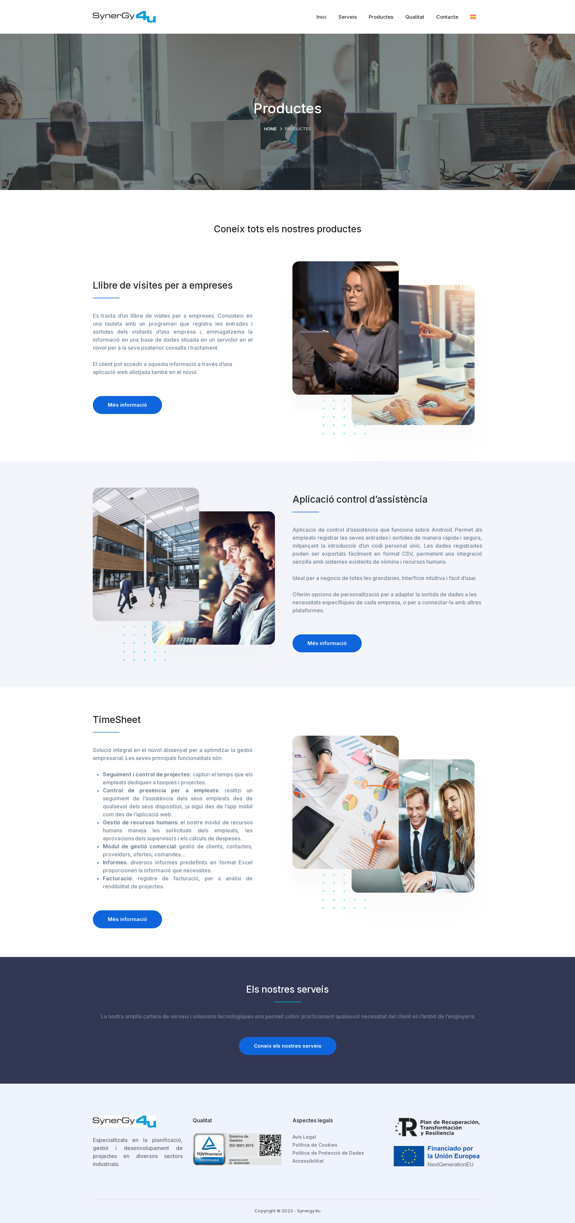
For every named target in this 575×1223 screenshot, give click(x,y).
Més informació (127, 405)
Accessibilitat (308, 1161)
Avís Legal (304, 1137)
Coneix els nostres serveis (287, 1046)
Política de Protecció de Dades (328, 1153)
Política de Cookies (314, 1145)
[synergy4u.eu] (124, 16)
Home (270, 128)
